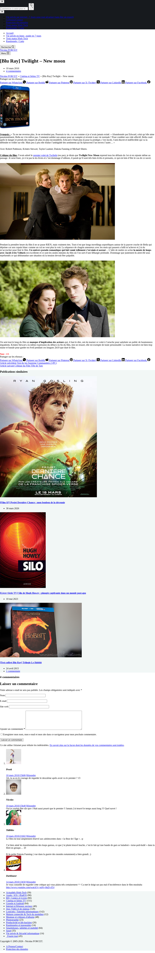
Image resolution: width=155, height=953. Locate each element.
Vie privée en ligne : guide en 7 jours (23, 36)
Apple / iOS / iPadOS (16, 895)
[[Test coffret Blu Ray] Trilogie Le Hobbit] (41, 656)
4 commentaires (13, 71)
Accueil (9, 33)
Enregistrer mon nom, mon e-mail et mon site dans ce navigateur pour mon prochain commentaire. (50, 734)
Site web (4, 706)
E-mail (3, 701)
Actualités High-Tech (16, 892)
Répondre (31, 775)
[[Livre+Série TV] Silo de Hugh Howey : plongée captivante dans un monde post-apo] (23, 587)
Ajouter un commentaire (12, 729)
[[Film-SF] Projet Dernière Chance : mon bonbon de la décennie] (48, 496)
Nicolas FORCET (8, 50)
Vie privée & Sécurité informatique (22, 933)
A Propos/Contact (14, 946)
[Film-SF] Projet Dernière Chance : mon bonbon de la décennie (32, 502)
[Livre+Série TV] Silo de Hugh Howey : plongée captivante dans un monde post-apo (43, 593)
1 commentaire (13, 671)
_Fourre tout (12, 936)
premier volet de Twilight (45, 155)
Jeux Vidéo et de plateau (17, 909)
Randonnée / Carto (15, 41)
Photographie (12, 919)
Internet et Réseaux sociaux (19, 906)
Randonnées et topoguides (18, 925)
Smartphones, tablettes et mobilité (22, 928)
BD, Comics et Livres (16, 898)
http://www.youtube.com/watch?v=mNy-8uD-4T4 (30, 887)
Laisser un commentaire (11, 740)
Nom (2, 695)
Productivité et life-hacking (19, 922)
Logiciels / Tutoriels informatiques (22, 911)
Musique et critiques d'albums (20, 917)
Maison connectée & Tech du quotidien (25, 914)
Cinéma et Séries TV (30, 76)
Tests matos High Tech (17, 38)
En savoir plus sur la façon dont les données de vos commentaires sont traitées (87, 745)
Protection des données (17, 949)
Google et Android (15, 903)
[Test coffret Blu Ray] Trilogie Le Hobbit (21, 662)
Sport (8, 930)
